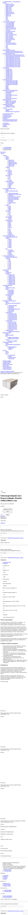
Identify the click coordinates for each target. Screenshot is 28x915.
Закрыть (2, 153)
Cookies (5, 878)
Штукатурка (8, 40)
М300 (9, 209)
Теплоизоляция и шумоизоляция (13, 344)
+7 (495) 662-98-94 (16, 1)
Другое (4, 107)
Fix (9, 228)
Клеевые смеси (9, 32)
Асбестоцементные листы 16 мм (13, 61)
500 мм (9, 247)
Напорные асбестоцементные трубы (14, 51)
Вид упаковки (9, 170)
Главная (2, 371)
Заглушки (10, 254)
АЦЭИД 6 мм (9, 69)
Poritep (7, 87)
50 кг (7, 19)
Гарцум (10, 233)
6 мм (9, 259)
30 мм (9, 267)
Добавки (8, 167)
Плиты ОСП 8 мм (12, 322)
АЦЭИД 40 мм (9, 78)
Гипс (9, 203)
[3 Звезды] (14, 444)
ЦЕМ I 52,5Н (9, 9)
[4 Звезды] (14, 463)
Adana (9, 186)
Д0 (9, 168)
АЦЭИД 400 (6, 67)
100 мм (9, 239)
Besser (9, 223)
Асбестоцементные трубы (9, 50)
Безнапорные (11, 251)
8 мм (9, 260)
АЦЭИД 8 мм (9, 70)
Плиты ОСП (8, 97)
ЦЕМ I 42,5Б (8, 7)
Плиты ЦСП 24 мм (12, 319)
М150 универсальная (7, 364)
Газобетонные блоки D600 (12, 84)
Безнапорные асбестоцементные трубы (14, 52)
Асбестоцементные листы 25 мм (13, 64)
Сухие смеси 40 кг (7, 367)
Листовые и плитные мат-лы (9, 300)
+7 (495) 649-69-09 (7, 1)
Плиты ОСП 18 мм (12, 327)
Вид (7, 192)
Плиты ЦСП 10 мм (12, 314)
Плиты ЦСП (8, 96)
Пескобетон (11, 195)
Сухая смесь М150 (10, 24)
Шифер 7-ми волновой (11, 100)
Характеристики (6, 562)
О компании (6, 123)
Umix (9, 231)
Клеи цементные (9, 37)
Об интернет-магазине (8, 113)
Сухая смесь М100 (10, 22)
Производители (6, 117)
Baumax (10, 221)
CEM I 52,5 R (9, 11)
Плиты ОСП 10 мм (12, 324)
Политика (5, 877)
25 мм (9, 266)
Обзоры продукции (7, 116)
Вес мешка (8, 175)
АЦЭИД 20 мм (9, 74)
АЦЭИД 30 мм (9, 77)
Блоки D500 (11, 292)
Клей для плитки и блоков (14, 196)
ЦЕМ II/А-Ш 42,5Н (10, 13)
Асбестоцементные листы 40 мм (13, 66)
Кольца (10, 253)
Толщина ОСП (9, 320)
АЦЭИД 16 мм (9, 73)
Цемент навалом (9, 6)
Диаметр (8, 238)
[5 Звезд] (14, 481)
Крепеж (7, 110)
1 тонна (7, 20)
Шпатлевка (8, 41)
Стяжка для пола (12, 202)
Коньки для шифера (10, 103)
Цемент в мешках (10, 4)
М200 (9, 208)
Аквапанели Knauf (10, 91)
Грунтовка (8, 30)
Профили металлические (11, 98)
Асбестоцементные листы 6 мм (13, 57)
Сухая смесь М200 (10, 25)
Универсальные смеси (11, 27)
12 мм (9, 262)
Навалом (10, 174)
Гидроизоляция (9, 109)
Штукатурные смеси (10, 39)
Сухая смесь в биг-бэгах (11, 44)
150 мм (9, 240)
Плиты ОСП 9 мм (12, 323)
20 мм (9, 265)
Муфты (10, 252)
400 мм (9, 246)
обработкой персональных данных (15, 537)
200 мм (9, 241)
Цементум (10, 183)
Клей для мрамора (10, 38)
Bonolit (7, 85)
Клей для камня (9, 35)
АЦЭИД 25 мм (9, 76)
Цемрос (10, 184)
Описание (5, 563)
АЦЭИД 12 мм (9, 72)
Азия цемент (11, 182)
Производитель (9, 181)
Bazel (9, 222)
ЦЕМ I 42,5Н (9, 8)
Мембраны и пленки (10, 106)
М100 (9, 206)
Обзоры (5, 125)
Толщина (8, 258)
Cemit (9, 187)
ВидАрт (10, 232)
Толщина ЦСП (9, 312)
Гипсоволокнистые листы (11, 94)
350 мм (9, 245)
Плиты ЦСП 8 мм (12, 313)
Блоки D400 (11, 291)
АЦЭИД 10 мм (9, 71)
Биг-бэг (10, 173)
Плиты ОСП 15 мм (12, 326)
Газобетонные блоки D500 (12, 83)
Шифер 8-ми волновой (11, 102)
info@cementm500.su (7, 897)
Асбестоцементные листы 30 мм (13, 65)
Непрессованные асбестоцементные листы (15, 56)
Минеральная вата (10, 105)
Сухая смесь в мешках (11, 43)
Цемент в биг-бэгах (10, 5)
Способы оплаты (7, 114)
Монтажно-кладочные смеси (14, 194)
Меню (7, 156)
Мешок (10, 171)
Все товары (3, 152)
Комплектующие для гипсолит (12, 111)
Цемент (5, 2)
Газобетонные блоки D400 (12, 82)
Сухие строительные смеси (9, 21)
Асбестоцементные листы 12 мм (13, 60)
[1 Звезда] (14, 408)
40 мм (9, 268)
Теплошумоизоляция (7, 104)
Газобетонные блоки (7, 79)
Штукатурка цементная (13, 199)
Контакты (5, 118)
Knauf (9, 229)
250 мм (9, 242)
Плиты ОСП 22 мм (12, 329)
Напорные (10, 249)
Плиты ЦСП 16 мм (12, 317)
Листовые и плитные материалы (10, 90)
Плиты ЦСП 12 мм (12, 316)
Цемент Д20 (8, 15)
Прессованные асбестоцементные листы (15, 54)
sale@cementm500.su (7, 895)
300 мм (9, 244)
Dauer (9, 226)
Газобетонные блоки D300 (12, 80)
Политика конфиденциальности (10, 119)
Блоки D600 (11, 293)
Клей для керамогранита (11, 34)
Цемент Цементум (7, 366)
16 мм (9, 264)
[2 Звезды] (14, 426)
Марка (7, 158)
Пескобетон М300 (10, 26)
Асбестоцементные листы (9, 53)
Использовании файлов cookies (10, 120)
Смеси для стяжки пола (11, 28)
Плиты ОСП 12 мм (12, 325)
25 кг (7, 17)
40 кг (7, 18)
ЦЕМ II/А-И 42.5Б (10, 12)
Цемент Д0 (8, 14)
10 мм (9, 261)
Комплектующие (9, 330)
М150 (9, 207)
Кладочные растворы (10, 31)
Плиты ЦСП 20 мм (12, 318)
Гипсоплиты (8, 93)
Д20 (9, 169)
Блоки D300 (11, 290)
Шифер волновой (7, 99)
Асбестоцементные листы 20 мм (13, 63)
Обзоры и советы (7, 885)
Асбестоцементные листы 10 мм (13, 59)
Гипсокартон (8, 92)
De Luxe (10, 227)
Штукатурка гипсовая (13, 197)
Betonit (9, 225)
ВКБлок (7, 89)
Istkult (7, 86)
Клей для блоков (9, 33)
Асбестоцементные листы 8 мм (13, 58)
